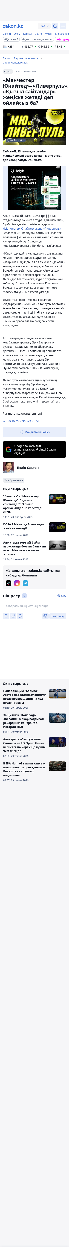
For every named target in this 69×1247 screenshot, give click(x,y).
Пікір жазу (57, 616)
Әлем (17, 33)
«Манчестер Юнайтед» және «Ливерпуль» (32, 229)
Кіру (63, 595)
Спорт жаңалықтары (15, 62)
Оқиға (38, 33)
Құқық (48, 33)
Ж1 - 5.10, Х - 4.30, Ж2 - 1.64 (21, 421)
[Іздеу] (55, 26)
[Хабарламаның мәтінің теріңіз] (34, 606)
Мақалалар (62, 33)
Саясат (7, 33)
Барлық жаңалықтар (26, 58)
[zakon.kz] (13, 26)
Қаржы (27, 33)
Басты (6, 58)
